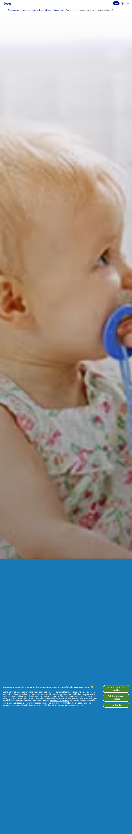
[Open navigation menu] (128, 3)
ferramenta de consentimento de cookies (20, 705)
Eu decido (116, 705)
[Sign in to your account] (122, 3)
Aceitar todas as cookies (116, 689)
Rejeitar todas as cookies (116, 697)
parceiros (51, 692)
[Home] (7, 3)
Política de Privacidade (59, 701)
